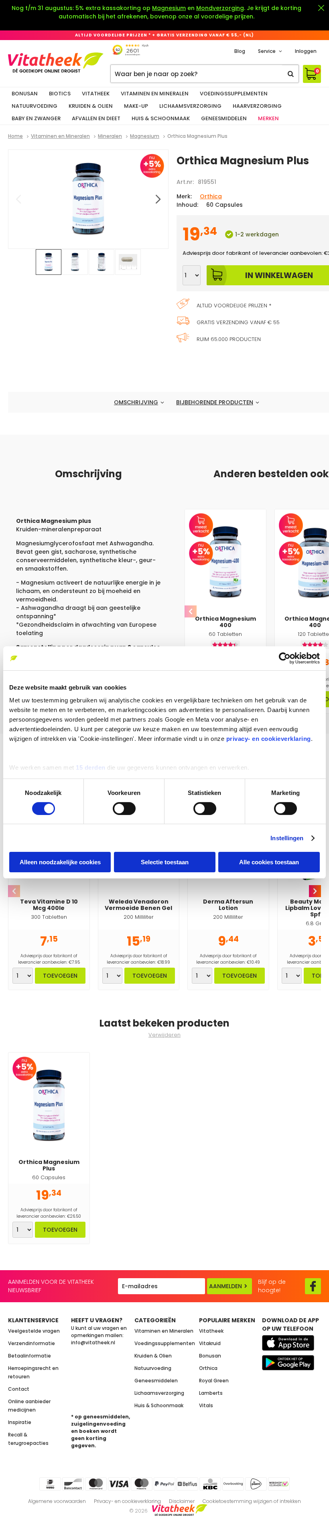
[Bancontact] (73, 1484)
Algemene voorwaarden (57, 1501)
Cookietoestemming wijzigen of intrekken (252, 1501)
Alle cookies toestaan (269, 862)
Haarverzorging (257, 106)
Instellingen (286, 838)
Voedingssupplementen (234, 93)
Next (315, 891)
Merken (268, 118)
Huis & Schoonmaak (161, 118)
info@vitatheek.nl (93, 1342)
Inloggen (306, 51)
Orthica (211, 196)
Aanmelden (225, 1286)
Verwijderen (164, 1035)
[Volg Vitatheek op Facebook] (313, 1286)
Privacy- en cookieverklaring (127, 1501)
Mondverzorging (220, 8)
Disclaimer (182, 1501)
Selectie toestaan (165, 862)
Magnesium (169, 8)
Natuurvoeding (34, 106)
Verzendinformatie (31, 1343)
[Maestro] (141, 1484)
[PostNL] (256, 1484)
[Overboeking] (233, 1484)
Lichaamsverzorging (190, 106)
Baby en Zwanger (36, 118)
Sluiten (321, 8)
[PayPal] (164, 1484)
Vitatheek (96, 93)
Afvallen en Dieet (96, 118)
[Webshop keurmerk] (279, 1484)
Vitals (206, 1405)
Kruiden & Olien (91, 106)
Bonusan (25, 93)
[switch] (124, 808)
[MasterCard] (96, 1484)
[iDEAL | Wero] (50, 1484)
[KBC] (210, 1484)
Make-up (136, 106)
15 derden (91, 767)
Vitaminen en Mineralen (155, 93)
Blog (239, 51)
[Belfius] (187, 1484)
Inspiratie (19, 1422)
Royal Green (214, 1380)
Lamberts (211, 1393)
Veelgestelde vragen (34, 1330)
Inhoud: (187, 205)
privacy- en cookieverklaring (268, 738)
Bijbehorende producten (214, 402)
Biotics (60, 93)
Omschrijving (136, 402)
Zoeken (290, 74)
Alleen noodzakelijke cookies (60, 862)
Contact (18, 1389)
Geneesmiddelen (224, 118)
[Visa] (119, 1484)
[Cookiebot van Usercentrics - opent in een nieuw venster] (285, 658)
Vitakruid (210, 1343)
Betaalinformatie (29, 1355)
